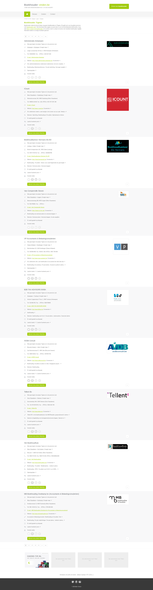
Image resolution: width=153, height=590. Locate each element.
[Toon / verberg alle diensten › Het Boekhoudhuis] (54, 469)
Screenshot (56, 60)
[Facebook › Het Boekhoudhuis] (32, 482)
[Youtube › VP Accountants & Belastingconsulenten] (39, 278)
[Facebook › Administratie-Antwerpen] (32, 77)
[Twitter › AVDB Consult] (28, 380)
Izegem (39, 197)
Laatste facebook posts (34, 121)
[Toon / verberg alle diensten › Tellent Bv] (54, 418)
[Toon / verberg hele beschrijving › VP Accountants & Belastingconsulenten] (54, 261)
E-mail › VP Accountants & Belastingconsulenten (39, 255)
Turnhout (36, 296)
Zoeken (43, 14)
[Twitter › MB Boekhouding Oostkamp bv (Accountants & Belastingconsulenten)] (28, 533)
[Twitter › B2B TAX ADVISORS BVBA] (28, 329)
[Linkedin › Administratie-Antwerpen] (36, 77)
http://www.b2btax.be (37, 309)
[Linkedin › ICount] (36, 128)
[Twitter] (72, 581)
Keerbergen (40, 245)
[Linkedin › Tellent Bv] (36, 431)
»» (45, 36)
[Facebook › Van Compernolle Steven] (32, 227)
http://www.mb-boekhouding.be (40, 513)
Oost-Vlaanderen (31, 398)
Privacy (79, 586)
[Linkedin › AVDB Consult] (36, 380)
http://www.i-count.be (37, 108)
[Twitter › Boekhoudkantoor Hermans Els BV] (28, 179)
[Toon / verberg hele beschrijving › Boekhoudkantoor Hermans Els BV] (54, 163)
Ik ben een (119, 6)
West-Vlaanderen (31, 95)
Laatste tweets (31, 271)
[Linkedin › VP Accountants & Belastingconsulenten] (36, 278)
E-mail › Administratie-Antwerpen (35, 57)
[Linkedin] (79, 581)
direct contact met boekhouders (35, 28)
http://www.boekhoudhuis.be (39, 462)
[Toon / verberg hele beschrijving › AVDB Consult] (54, 364)
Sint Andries (40, 449)
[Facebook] (76, 581)
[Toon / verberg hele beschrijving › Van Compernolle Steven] (54, 214)
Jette (38, 347)
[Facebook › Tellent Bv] (32, 431)
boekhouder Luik (31, 27)
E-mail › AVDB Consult (33, 357)
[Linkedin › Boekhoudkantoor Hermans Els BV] (36, 179)
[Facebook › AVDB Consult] (32, 380)
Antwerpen (30, 47)
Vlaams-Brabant (31, 245)
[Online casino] (38, 560)
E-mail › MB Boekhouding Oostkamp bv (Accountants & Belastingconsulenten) (47, 510)
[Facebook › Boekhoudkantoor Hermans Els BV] (32, 179)
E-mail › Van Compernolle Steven (35, 207)
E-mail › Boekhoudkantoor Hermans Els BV (38, 156)
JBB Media (75, 586)
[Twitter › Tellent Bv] (28, 431)
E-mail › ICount (31, 105)
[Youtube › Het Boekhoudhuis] (39, 482)
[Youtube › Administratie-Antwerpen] (39, 77)
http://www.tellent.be (37, 411)
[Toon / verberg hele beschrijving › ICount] (54, 112)
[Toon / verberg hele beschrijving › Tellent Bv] (54, 415)
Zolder (34, 146)
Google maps (44, 47)
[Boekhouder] (27, 14)
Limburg (29, 146)
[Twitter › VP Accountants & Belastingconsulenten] (28, 278)
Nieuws (34, 14)
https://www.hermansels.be (39, 159)
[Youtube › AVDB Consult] (39, 380)
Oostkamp (40, 500)
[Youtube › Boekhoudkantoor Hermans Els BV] (39, 179)
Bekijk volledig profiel (36, 82)
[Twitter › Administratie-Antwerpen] (28, 77)
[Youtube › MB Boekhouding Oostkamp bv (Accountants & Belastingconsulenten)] (39, 533)
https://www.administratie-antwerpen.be (42, 60)
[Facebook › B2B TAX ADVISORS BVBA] (32, 329)
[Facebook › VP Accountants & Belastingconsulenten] (32, 278)
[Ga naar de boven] (127, 82)
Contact (52, 14)
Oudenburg (40, 95)
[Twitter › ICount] (28, 128)
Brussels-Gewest (31, 347)
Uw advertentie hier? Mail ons (63, 559)
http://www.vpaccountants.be (39, 258)
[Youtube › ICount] (39, 128)
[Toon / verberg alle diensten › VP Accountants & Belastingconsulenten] (54, 265)
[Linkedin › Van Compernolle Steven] (36, 227)
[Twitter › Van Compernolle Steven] (28, 227)
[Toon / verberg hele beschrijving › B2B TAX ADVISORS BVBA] (54, 313)
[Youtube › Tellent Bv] (39, 431)
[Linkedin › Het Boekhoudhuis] (36, 482)
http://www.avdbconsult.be (39, 360)
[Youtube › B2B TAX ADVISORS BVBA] (39, 329)
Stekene (39, 398)
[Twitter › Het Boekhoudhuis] (28, 482)
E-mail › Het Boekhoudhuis (34, 459)
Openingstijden (31, 70)
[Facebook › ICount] (32, 128)
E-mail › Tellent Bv (32, 408)
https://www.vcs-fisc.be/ (38, 210)
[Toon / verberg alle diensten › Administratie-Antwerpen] (54, 67)
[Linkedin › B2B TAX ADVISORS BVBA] (36, 329)
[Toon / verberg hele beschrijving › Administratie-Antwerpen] (54, 64)
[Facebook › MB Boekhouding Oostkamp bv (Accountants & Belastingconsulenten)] (32, 533)
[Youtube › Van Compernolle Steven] (39, 227)
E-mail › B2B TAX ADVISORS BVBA (36, 306)
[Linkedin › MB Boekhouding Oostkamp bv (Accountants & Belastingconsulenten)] (36, 533)
